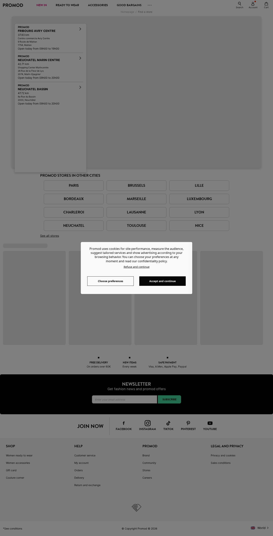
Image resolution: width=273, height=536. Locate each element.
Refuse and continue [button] (137, 267)
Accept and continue (162, 281)
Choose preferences (110, 281)
